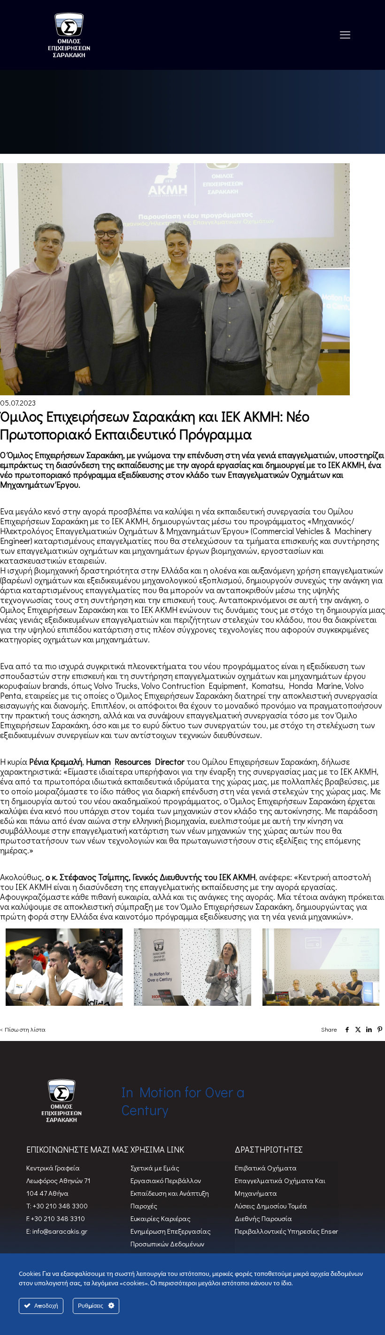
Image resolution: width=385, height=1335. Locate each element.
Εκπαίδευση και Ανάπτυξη (170, 1193)
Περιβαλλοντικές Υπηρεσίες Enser (286, 1231)
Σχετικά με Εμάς (155, 1167)
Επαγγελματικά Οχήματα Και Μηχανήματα (280, 1187)
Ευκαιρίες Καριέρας (161, 1218)
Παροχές (144, 1205)
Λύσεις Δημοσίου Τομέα (271, 1205)
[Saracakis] (69, 34)
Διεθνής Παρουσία (263, 1218)
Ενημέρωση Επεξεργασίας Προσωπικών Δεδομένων (171, 1237)
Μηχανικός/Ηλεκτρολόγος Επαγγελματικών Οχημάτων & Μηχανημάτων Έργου (177, 525)
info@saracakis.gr (59, 1231)
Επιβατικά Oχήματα (266, 1167)
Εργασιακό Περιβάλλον (166, 1180)
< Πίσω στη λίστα (23, 1029)
